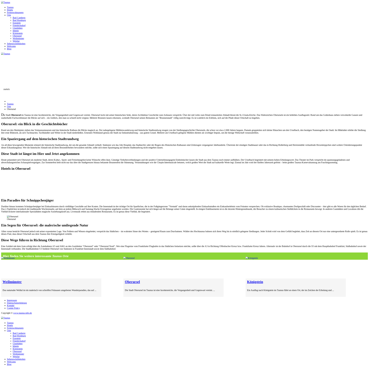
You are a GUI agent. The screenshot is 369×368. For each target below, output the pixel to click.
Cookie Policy (13, 308)
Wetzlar (16, 41)
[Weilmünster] (51, 267)
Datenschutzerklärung (17, 303)
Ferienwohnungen (15, 12)
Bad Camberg (19, 17)
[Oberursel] (173, 267)
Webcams (11, 46)
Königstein (18, 33)
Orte (9, 15)
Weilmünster (18, 38)
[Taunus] (5, 2)
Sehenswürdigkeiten (16, 43)
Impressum (12, 300)
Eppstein (17, 23)
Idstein (16, 30)
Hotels (10, 10)
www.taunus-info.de (22, 313)
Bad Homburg (19, 20)
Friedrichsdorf (19, 25)
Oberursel (17, 36)
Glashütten (17, 28)
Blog (9, 49)
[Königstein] (296, 267)
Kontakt (10, 305)
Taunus (10, 7)
